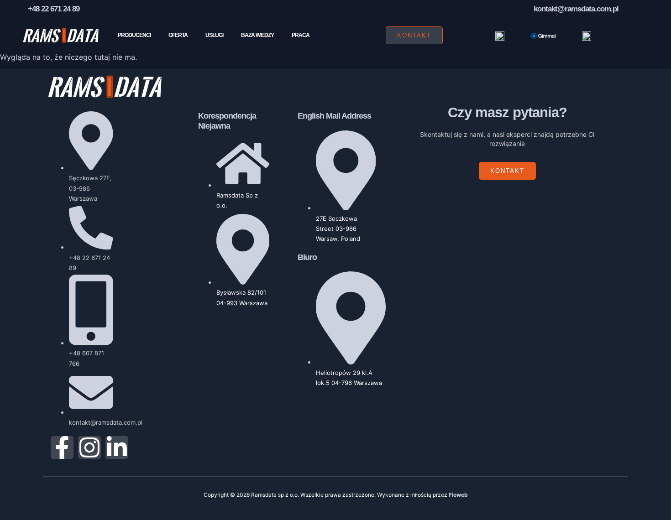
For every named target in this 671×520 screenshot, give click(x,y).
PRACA (300, 35)
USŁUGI (214, 35)
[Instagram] (89, 447)
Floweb (458, 494)
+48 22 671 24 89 (53, 9)
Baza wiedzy (257, 35)
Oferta (178, 35)
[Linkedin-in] (116, 447)
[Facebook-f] (62, 447)
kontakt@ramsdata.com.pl (576, 9)
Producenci (134, 35)
